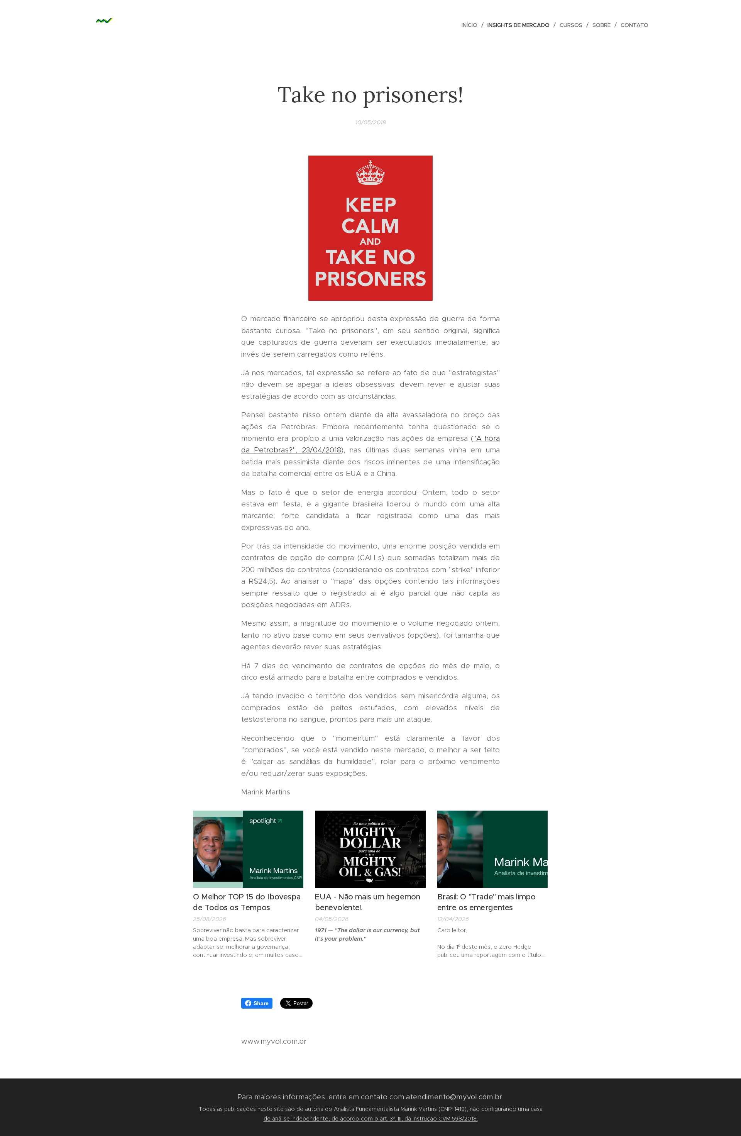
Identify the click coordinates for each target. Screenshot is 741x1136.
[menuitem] (472, 25)
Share (261, 1003)
